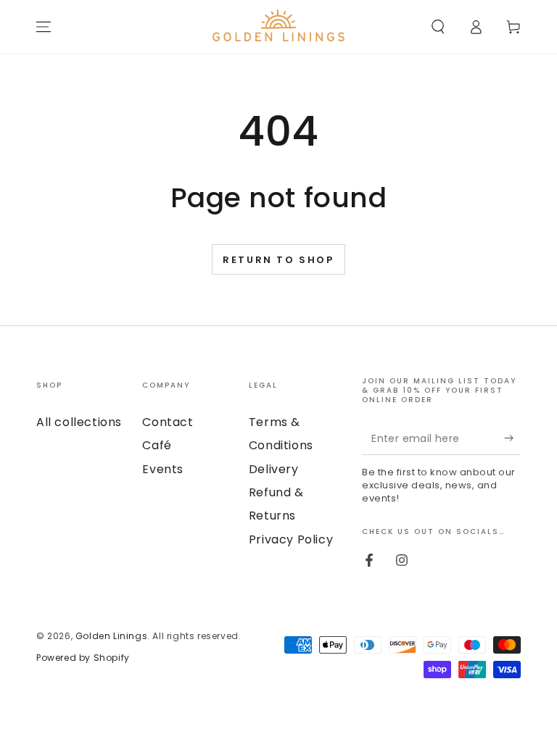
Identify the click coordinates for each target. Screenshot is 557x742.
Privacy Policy (291, 539)
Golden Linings (111, 636)
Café (156, 445)
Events (162, 469)
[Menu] (43, 27)
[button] (438, 27)
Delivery (274, 469)
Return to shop (278, 260)
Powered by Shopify (83, 657)
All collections (79, 422)
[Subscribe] (512, 438)
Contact (167, 422)
